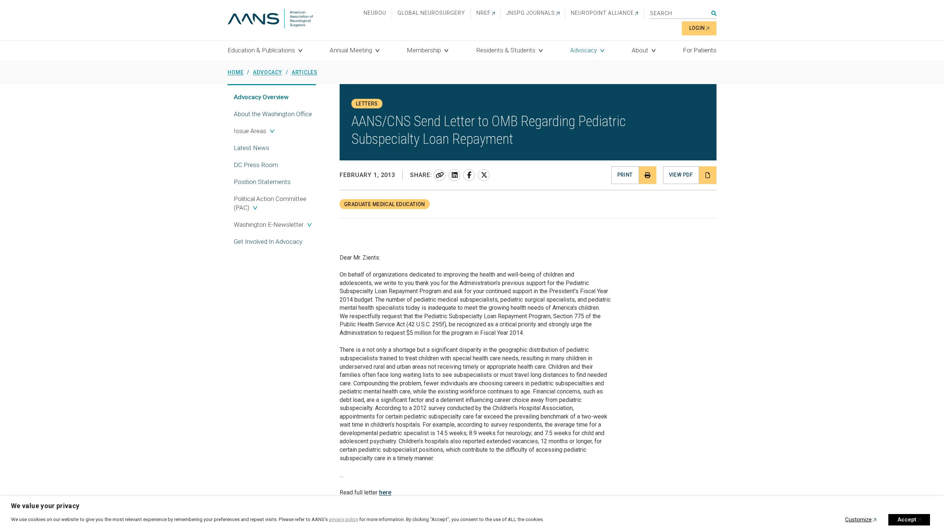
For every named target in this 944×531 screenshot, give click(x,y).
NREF (483, 13)
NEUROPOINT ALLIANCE (602, 13)
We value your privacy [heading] (45, 506)
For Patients (699, 50)
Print (625, 175)
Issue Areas (250, 131)
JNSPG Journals (530, 13)
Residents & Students (505, 50)
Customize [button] (858, 519)
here (385, 492)
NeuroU (375, 13)
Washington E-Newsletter (268, 224)
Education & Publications (261, 50)
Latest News (251, 148)
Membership (424, 50)
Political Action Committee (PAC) (270, 203)
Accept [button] (907, 519)
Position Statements (262, 181)
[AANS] (270, 19)
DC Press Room (256, 165)
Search (713, 13)
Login (697, 28)
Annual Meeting (351, 50)
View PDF (681, 175)
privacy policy (343, 519)
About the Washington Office (273, 114)
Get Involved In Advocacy (268, 241)
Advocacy (583, 50)
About (640, 50)
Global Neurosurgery (431, 13)
